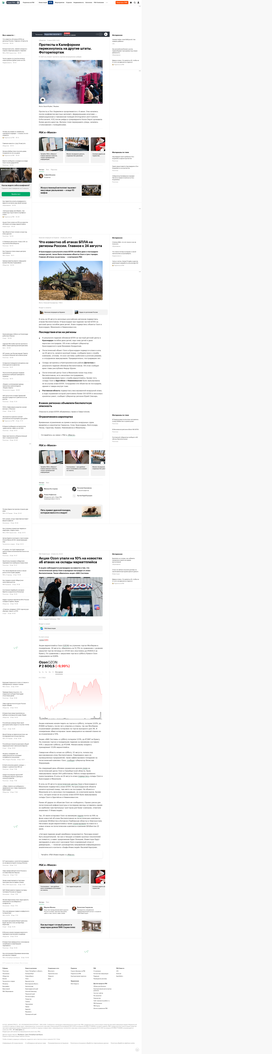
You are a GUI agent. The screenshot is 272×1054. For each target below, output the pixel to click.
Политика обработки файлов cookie (123, 1043)
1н (43, 672)
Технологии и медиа (9, 390)
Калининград (29, 986)
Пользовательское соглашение (58, 1043)
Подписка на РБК (76, 973)
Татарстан (28, 999)
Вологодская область (31, 984)
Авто (4, 348)
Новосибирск (29, 976)
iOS (117, 971)
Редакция (96, 976)
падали (80, 815)
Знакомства (97, 998)
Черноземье (29, 1004)
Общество (6, 146)
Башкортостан (29, 981)
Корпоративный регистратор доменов (102, 989)
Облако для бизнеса (100, 986)
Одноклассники (53, 973)
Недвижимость (7, 62)
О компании (97, 971)
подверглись (83, 775)
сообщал (71, 760)
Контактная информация (101, 973)
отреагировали (79, 823)
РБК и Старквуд (7, 575)
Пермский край (30, 994)
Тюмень (27, 1001)
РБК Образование (8, 991)
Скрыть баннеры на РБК (78, 971)
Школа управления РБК (101, 1008)
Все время (59, 672)
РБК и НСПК (6, 915)
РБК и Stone (6, 255)
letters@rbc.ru (19, 1029)
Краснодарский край (31, 989)
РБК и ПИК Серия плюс (10, 53)
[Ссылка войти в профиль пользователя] (138, 2)
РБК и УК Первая (7, 513)
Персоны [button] (54, 169)
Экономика (6, 523)
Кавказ (27, 1006)
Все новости (8, 35)
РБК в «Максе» (48, 132)
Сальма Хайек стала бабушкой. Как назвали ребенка (123, 40)
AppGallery (119, 976)
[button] (131, 2)
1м (46, 672)
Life (113, 43)
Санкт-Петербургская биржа (34, 1034)
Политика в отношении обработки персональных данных (89, 1043)
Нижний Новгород (30, 991)
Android (118, 973)
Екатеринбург (29, 973)
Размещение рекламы (100, 978)
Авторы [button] (41, 169)
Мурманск (28, 1012)
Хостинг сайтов (98, 993)
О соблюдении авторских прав (35, 1043)
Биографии (6, 986)
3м (50, 672)
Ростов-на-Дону (30, 996)
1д (39, 672)
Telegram (51, 976)
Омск (27, 978)
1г (53, 672)
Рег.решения (97, 995)
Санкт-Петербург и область (33, 971)
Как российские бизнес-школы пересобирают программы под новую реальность (124, 50)
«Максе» (71, 434)
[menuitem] (29, 2)
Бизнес (5, 978)
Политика (5, 43)
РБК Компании (7, 584)
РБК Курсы (97, 1006)
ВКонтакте (51, 971)
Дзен (49, 978)
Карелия (27, 1009)
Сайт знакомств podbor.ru (102, 1001)
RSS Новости (75, 984)
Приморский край (30, 1014)
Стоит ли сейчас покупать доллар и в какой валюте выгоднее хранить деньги (125, 570)
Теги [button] (47, 169)
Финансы (5, 984)
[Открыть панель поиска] (134, 2)
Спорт (4, 338)
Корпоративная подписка (78, 976)
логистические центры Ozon (69, 783)
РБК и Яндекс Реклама (9, 759)
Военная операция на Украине (49, 237)
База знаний (6, 989)
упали (84, 768)
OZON (66, 645)
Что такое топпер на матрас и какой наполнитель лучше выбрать (124, 252)
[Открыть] (16, 2)
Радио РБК (11, 2)
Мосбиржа (21, 1034)
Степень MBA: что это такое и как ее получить (124, 243)
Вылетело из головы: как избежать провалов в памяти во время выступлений (123, 560)
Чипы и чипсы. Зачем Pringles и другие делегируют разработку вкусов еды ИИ (125, 262)
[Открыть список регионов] (131, 2)
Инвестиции (6, 226)
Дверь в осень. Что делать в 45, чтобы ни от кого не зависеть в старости (125, 61)
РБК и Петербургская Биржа (11, 957)
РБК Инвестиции (44, 554)
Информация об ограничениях (13, 1043)
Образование (7, 205)
